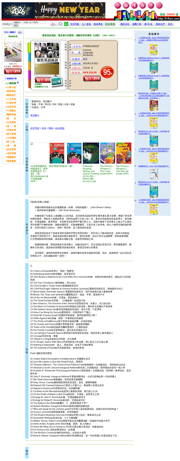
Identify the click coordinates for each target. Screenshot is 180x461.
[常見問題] (151, 8)
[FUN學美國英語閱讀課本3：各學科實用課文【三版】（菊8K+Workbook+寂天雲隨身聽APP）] (39, 153)
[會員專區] (98, 25)
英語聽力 (34, 115)
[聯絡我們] (160, 25)
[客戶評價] (61, 25)
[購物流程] (124, 25)
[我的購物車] (126, 8)
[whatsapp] (66, 25)
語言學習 (34, 128)
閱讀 (51, 128)
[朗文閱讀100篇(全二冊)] (65, 153)
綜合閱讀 (59, 128)
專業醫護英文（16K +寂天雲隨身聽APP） (154, 166)
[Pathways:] (91, 153)
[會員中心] (143, 8)
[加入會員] (134, 8)
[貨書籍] (110, 25)
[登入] (53, 25)
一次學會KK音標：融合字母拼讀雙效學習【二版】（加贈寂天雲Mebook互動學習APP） (153, 40)
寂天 (85, 59)
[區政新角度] (13, 50)
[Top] (107, 153)
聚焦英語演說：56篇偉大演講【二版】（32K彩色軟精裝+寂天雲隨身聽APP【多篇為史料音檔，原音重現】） (153, 95)
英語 (44, 128)
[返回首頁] (170, 25)
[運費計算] (136, 25)
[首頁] (159, 8)
